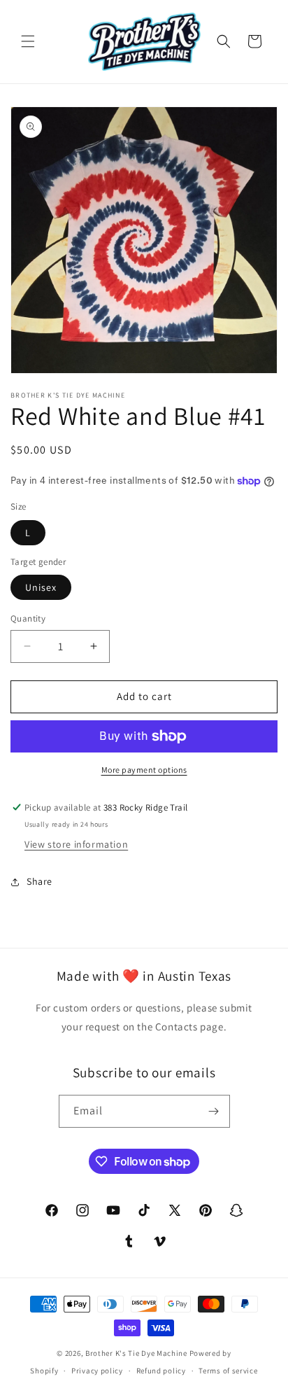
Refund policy (161, 1371)
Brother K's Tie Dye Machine (136, 1353)
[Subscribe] (214, 1111)
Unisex (41, 587)
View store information (76, 844)
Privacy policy (97, 1371)
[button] (28, 41)
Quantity (27, 618)
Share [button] (39, 881)
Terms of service (228, 1371)
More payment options (144, 769)
